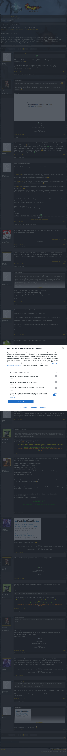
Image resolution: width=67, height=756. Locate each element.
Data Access (33, 407)
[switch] (55, 376)
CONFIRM (21, 401)
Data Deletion (23, 407)
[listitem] (33, 372)
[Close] (63, 348)
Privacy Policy (43, 407)
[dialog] (33, 378)
